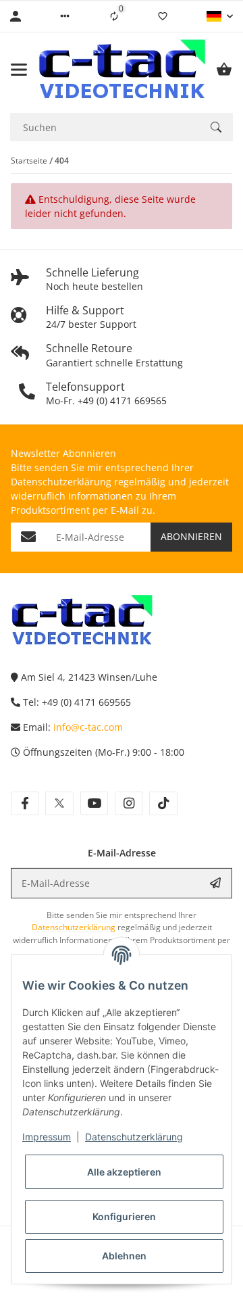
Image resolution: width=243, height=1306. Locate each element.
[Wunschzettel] (162, 16)
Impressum (46, 1136)
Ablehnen (124, 1255)
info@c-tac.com (88, 727)
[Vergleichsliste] (114, 16)
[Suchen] (216, 127)
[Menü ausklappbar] (19, 70)
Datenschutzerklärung (134, 1136)
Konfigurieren (124, 1216)
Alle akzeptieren (124, 1172)
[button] (64, 16)
